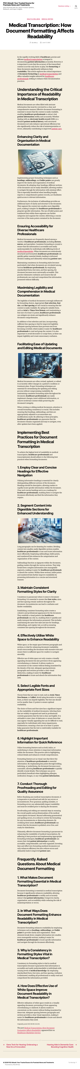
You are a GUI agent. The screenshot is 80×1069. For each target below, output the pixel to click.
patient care (56, 129)
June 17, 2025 (46, 42)
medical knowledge (25, 251)
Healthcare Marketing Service (28, 1033)
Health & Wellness (33, 19)
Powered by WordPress (12, 1064)
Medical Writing (47, 19)
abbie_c (35, 42)
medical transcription (33, 59)
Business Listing (63, 6)
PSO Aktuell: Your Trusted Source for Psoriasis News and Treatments (18, 4)
